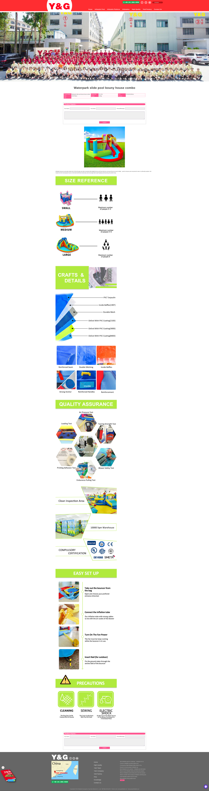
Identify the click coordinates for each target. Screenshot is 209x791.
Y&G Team (97, 768)
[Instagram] (146, 1)
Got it (204, 786)
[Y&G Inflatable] (59, 759)
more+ (122, 780)
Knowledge (97, 780)
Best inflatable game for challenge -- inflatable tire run (132, 761)
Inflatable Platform (113, 9)
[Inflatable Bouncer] (64, 770)
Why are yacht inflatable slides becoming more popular (132, 771)
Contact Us (158, 9)
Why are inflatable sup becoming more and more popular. (132, 772)
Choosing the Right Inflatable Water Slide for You (131, 765)
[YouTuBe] (150, 1)
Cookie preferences (194, 786)
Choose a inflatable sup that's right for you (129, 763)
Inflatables (126, 9)
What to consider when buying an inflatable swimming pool (133, 774)
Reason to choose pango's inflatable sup (129, 767)
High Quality (136, 9)
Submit (104, 122)
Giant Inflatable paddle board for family (128, 776)
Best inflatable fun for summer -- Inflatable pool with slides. (133, 769)
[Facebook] (143, 1)
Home (90, 9)
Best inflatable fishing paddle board (128, 778)
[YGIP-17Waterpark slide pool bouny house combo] (104, 167)
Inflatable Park (100, 9)
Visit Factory (147, 9)
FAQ (95, 777)
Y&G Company (99, 771)
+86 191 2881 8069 (132, 2)
